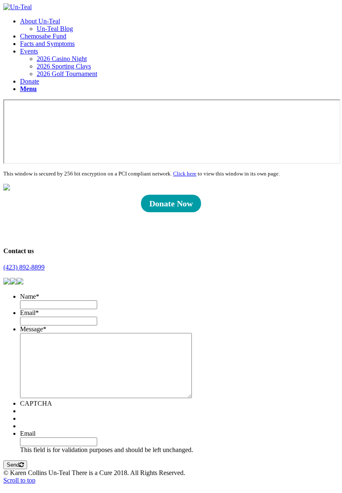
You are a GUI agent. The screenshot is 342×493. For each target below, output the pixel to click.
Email (29, 312)
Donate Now (171, 203)
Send (13, 465)
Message (33, 329)
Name (29, 296)
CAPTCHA (36, 403)
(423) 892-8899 (24, 267)
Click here (184, 174)
